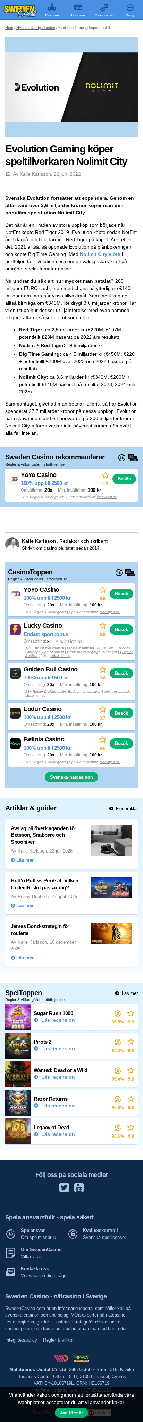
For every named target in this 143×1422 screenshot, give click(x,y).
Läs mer (129, 993)
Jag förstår (71, 1412)
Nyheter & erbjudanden (35, 27)
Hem (9, 27)
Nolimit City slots (100, 254)
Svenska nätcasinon (71, 777)
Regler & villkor (44, 691)
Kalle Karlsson (35, 174)
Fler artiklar (126, 808)
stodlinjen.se (110, 762)
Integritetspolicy (21, 1340)
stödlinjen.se (107, 497)
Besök (124, 478)
